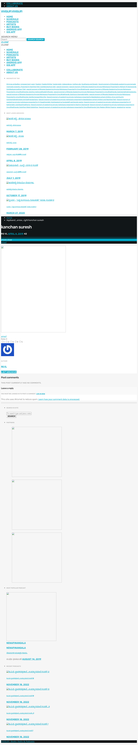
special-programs (62, 87)
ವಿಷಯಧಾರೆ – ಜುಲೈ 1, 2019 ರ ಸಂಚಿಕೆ (16, 172)
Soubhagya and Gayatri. (90, 84)
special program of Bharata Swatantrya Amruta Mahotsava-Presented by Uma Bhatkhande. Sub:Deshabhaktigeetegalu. (95, 92)
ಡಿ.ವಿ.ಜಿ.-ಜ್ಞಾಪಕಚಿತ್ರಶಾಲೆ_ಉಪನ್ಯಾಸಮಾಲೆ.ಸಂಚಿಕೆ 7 (19, 730)
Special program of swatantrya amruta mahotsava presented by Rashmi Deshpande (60, 105)
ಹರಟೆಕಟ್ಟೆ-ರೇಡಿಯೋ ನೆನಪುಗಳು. (14, 189)
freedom (38, 84)
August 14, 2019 (31, 659)
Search (36, 40)
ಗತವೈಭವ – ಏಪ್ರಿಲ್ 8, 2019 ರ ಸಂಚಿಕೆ (16, 154)
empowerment (25, 84)
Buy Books (12, 27)
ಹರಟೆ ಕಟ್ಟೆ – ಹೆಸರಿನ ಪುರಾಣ (13, 125)
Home (9, 16)
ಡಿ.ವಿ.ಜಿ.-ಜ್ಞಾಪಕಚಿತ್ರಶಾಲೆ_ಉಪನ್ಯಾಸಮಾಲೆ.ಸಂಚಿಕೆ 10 (20, 696)
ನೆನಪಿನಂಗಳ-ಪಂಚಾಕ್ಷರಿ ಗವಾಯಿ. (16, 653)
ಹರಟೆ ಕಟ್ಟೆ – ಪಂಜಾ (11, 143)
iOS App (10, 32)
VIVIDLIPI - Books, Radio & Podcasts (17, 741)
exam (33, 84)
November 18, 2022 (17, 684)
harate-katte (57, 84)
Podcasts (12, 21)
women (128, 107)
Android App (14, 29)
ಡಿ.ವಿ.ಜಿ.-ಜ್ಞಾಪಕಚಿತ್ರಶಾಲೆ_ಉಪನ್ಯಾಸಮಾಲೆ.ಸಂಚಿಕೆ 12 (20, 678)
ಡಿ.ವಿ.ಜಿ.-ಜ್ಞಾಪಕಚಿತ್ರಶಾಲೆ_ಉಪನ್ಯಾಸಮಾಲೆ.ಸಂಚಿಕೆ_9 (20, 713)
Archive (9, 372)
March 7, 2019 (14, 131)
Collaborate (14, 3)
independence (67, 84)
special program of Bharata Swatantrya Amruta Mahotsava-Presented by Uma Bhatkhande (57, 89)
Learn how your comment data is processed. (59, 399)
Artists (11, 24)
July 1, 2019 (13, 178)
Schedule (12, 19)
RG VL (4, 366)
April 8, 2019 (14, 160)
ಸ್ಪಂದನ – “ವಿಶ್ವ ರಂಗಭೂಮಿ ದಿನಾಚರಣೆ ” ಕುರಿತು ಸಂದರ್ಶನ (21, 207)
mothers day (76, 84)
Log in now (40, 394)
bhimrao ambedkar (13, 84)
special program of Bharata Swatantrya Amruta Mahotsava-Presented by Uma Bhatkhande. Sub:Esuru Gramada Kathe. (47, 94)
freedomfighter (47, 84)
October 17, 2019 (16, 195)
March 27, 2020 (15, 213)
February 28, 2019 (17, 149)
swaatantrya (121, 107)
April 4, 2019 (15, 233)
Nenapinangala (16, 643)
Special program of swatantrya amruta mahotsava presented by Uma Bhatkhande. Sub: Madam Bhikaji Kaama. (77, 107)
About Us (12, 6)
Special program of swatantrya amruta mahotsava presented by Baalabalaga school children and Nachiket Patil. (77, 100)
